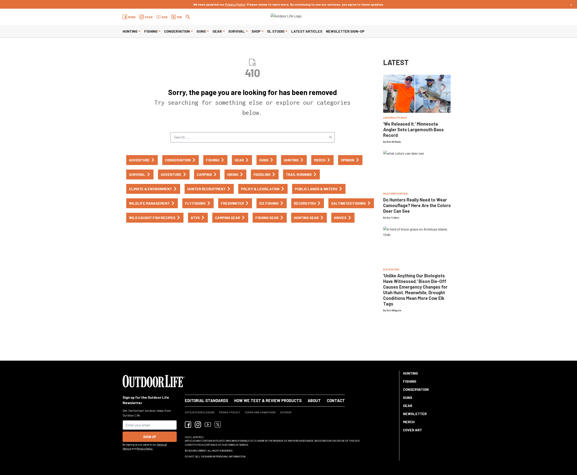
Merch (408, 422)
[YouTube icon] (208, 424)
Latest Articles (306, 31)
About (314, 400)
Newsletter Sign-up (345, 31)
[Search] (330, 137)
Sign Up (149, 436)
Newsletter (415, 414)
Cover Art (412, 430)
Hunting (130, 31)
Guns (201, 31)
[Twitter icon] (218, 424)
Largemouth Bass (395, 117)
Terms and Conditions (260, 412)
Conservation (177, 31)
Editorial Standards (206, 400)
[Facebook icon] (188, 424)
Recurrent (199, 451)
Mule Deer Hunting (395, 193)
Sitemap (286, 412)
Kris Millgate (394, 310)
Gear (217, 31)
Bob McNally (394, 142)
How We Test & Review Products (268, 400)
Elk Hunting (391, 269)
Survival (236, 31)
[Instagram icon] (198, 424)
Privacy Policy (235, 4)
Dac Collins (393, 218)
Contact (336, 400)
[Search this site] (188, 17)
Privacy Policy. (145, 449)
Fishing (151, 31)
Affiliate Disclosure (200, 412)
